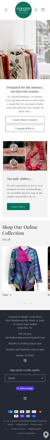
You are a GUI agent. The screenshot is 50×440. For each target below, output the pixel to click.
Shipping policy (34, 429)
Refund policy (22, 424)
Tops (5, 294)
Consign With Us (25, 128)
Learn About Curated (25, 119)
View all (6, 239)
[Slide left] (19, 303)
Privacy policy (37, 424)
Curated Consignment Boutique (23, 421)
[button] (6, 10)
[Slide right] (30, 303)
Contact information (26, 433)
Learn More (18, 206)
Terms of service (18, 429)
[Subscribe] (41, 378)
